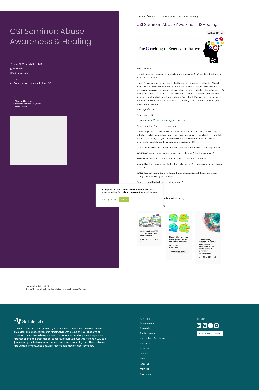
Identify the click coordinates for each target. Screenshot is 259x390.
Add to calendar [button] (20, 73)
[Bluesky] (205, 325)
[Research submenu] (150, 328)
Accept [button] (124, 199)
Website (18, 68)
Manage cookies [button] (110, 199)
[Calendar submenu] (150, 348)
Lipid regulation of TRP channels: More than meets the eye (149, 233)
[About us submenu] (150, 364)
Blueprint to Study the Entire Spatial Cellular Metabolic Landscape (178, 239)
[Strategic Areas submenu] (157, 333)
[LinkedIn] (199, 325)
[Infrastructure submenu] (155, 323)
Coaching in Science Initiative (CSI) (32, 83)
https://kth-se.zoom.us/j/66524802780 (166, 120)
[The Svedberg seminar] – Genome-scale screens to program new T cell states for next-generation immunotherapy (208, 246)
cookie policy (150, 192)
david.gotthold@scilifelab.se (73, 289)
